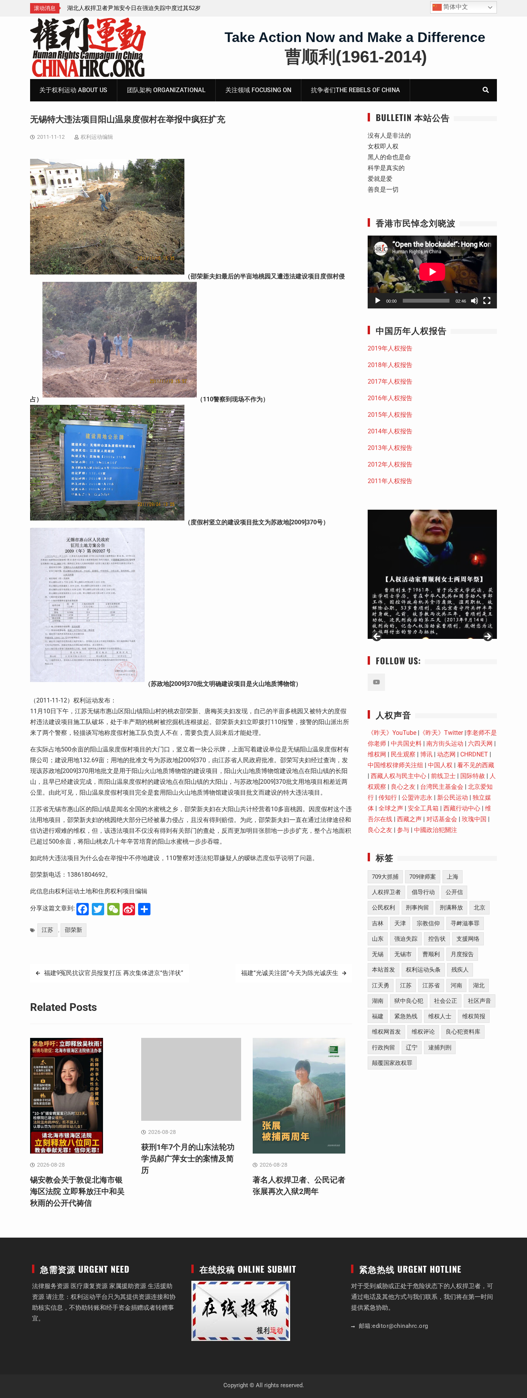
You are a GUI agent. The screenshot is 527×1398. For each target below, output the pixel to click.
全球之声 (390, 808)
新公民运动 (452, 797)
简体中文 (455, 6)
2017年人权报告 (390, 381)
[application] (432, 272)
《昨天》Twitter (441, 732)
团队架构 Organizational (166, 90)
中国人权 (440, 765)
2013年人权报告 (390, 447)
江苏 (47, 929)
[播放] (378, 301)
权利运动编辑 (97, 137)
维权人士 (439, 1016)
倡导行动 (423, 892)
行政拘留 (383, 1047)
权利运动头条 (423, 969)
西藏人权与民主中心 (398, 776)
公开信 (454, 892)
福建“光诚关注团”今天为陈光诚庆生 (289, 973)
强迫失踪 (405, 938)
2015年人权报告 (390, 414)
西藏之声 (409, 819)
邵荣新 (73, 929)
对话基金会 (441, 819)
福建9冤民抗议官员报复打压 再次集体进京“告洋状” (113, 973)
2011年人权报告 (390, 481)
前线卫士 (443, 776)
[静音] (474, 301)
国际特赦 (472, 776)
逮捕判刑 (439, 1047)
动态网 (446, 754)
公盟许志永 (417, 797)
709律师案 (422, 876)
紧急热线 (405, 1016)
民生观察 (403, 754)
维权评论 (423, 1031)
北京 (479, 907)
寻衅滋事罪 (465, 923)
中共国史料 (406, 743)
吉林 (377, 923)
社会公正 (445, 1000)
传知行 (387, 797)
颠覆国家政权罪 (392, 1062)
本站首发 (383, 969)
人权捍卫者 (386, 892)
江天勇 (380, 985)
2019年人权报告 (390, 348)
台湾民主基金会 (441, 786)
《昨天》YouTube (392, 732)
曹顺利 (431, 954)
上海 (452, 876)
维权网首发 (386, 1031)
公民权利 (383, 907)
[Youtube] (376, 682)
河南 (456, 985)
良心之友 (403, 786)
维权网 (377, 754)
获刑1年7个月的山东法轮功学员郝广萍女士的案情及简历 (188, 1158)
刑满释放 (451, 907)
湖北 (479, 985)
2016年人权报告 (390, 398)
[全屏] (487, 301)
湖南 (377, 1000)
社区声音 (479, 1000)
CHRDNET (474, 754)
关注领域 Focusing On (258, 90)
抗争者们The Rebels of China (355, 90)
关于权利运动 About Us (73, 90)
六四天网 (480, 743)
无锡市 (403, 954)
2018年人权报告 (390, 365)
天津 (400, 923)
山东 (377, 938)
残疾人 (460, 969)
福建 (377, 1016)
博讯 (426, 754)
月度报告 (462, 954)
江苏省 (431, 985)
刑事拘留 (417, 907)
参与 (403, 830)
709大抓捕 (385, 876)
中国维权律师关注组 (395, 765)
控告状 (437, 938)
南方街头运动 (444, 743)
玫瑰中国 (474, 819)
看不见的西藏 (475, 765)
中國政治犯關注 (435, 830)
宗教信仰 (428, 923)
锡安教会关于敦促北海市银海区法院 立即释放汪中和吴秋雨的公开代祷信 (77, 1191)
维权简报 (473, 1016)
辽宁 (411, 1047)
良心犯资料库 (463, 1031)
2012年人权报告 (390, 464)
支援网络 (468, 938)
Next (487, 637)
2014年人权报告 (390, 431)
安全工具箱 (423, 808)
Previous (377, 637)
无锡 (377, 954)
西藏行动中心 (461, 808)
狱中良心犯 (408, 1000)
